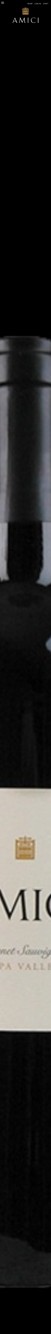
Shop (30, 4)
